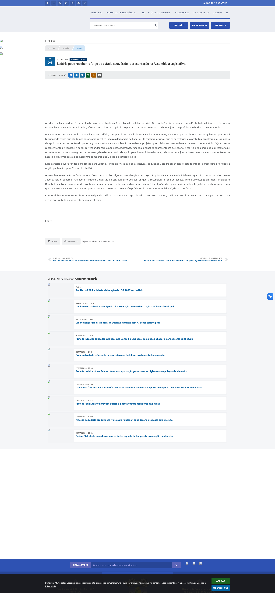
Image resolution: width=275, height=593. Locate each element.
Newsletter (80, 565)
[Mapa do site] (79, 3)
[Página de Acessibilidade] (85, 3)
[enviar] (176, 565)
